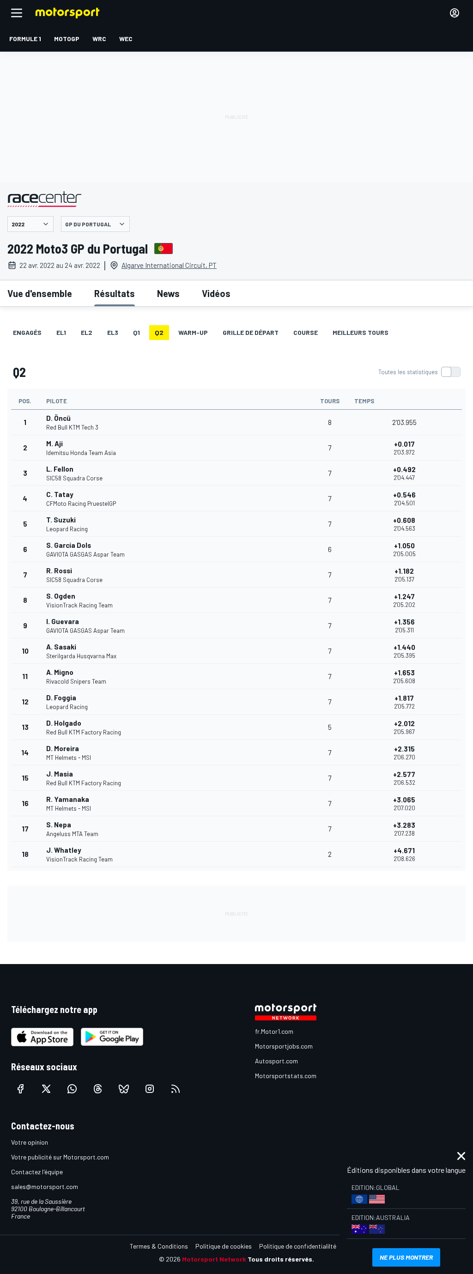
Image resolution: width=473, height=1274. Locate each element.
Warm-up (193, 332)
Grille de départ (251, 332)
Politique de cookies (223, 1246)
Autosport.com (276, 1061)
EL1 (61, 332)
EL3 (112, 332)
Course (305, 332)
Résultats (114, 293)
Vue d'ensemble (39, 293)
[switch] (419, 371)
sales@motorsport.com (44, 1186)
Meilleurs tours (360, 332)
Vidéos (216, 293)
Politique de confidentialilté (297, 1246)
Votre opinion (29, 1142)
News (168, 293)
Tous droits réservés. (281, 1259)
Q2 (159, 332)
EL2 (86, 332)
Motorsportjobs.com (284, 1046)
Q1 (136, 332)
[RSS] (175, 1089)
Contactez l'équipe (37, 1172)
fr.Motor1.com (274, 1031)
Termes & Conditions (159, 1246)
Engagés (27, 332)
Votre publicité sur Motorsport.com (60, 1157)
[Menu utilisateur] (454, 13)
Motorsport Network (214, 1259)
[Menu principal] (16, 13)
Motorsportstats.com (285, 1076)
